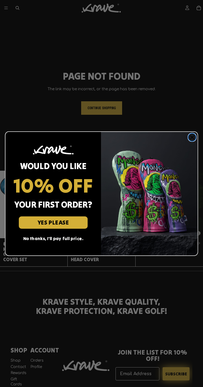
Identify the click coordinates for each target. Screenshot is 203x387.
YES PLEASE (53, 222)
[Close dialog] (192, 137)
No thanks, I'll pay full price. (53, 238)
